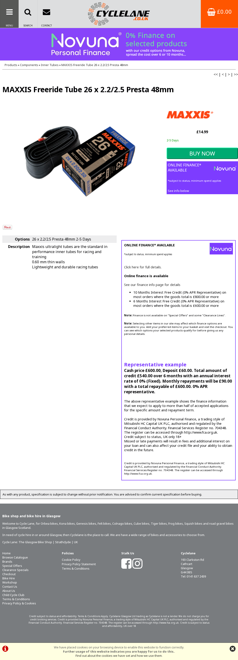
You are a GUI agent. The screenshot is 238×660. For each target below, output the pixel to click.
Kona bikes (67, 523)
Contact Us (9, 586)
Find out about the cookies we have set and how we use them (119, 656)
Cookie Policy (71, 560)
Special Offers (12, 566)
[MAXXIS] (190, 126)
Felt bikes (104, 523)
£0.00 (224, 11)
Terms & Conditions (16, 599)
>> (236, 74)
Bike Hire (8, 578)
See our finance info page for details (152, 284)
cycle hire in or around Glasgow (40, 535)
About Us (8, 591)
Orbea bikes (49, 523)
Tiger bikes (159, 523)
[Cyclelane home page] (119, 13)
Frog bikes (175, 523)
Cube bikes (141, 523)
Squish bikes (193, 523)
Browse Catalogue (15, 557)
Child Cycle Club (13, 595)
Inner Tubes (50, 65)
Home (6, 553)
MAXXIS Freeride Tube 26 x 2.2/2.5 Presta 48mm (94, 65)
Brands (7, 561)
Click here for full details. (143, 267)
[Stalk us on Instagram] (137, 567)
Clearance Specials (15, 570)
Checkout (9, 574)
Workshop (9, 582)
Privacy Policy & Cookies (19, 603)
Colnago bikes (122, 523)
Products (11, 65)
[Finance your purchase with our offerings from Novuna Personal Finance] (119, 44)
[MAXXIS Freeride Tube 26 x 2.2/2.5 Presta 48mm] (79, 161)
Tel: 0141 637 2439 (193, 576)
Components (29, 65)
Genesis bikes (86, 523)
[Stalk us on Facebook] (126, 567)
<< (216, 74)
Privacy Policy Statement (79, 564)
